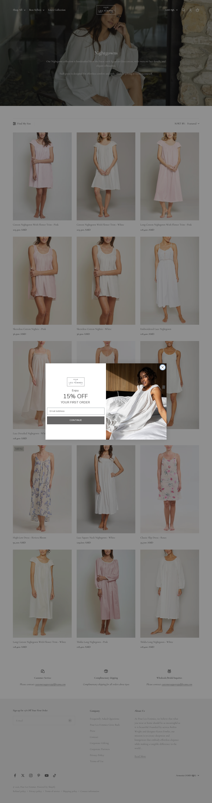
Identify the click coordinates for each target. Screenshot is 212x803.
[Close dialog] (162, 367)
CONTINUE (76, 420)
